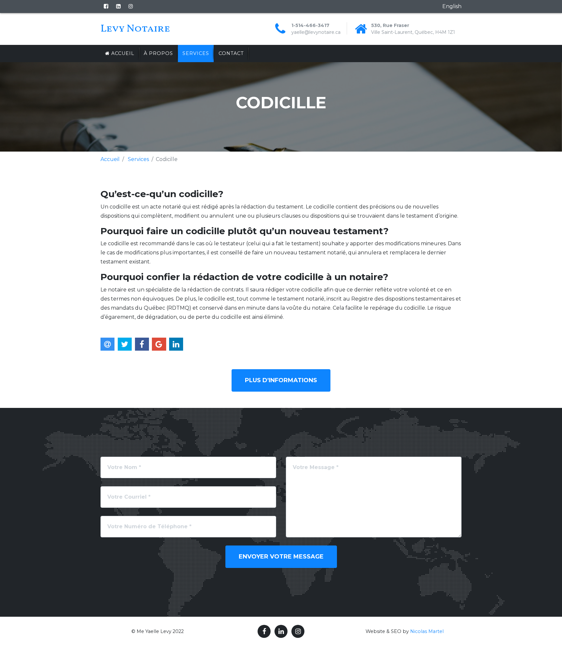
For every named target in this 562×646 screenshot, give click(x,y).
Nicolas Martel (427, 631)
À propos (158, 53)
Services (195, 53)
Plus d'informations (281, 380)
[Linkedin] (118, 6)
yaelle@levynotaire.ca (316, 32)
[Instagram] (130, 6)
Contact (231, 53)
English (452, 6)
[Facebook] (106, 6)
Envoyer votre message (281, 556)
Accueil (122, 53)
